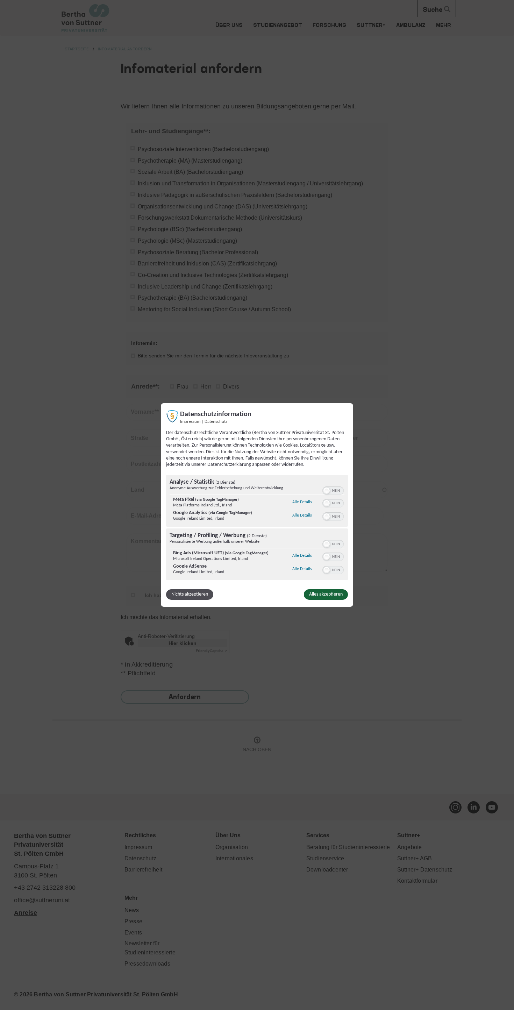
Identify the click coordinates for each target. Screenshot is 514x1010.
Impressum (190, 422)
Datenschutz (216, 422)
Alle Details (302, 502)
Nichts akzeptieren (189, 594)
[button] (326, 491)
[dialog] (257, 505)
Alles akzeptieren (326, 594)
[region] (257, 528)
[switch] (333, 490)
